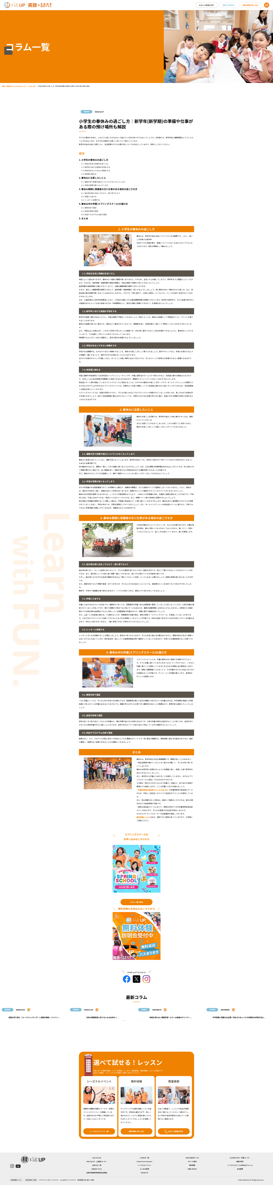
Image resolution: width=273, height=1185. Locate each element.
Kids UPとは (96, 1158)
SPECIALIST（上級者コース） (96, 1161)
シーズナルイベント (144, 1165)
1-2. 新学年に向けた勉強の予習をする (95, 167)
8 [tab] (146, 1021)
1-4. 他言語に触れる (89, 174)
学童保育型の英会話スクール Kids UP (152, 790)
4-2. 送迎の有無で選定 (89, 211)
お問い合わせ (192, 1169)
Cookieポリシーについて (68, 1180)
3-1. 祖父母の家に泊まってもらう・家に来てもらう (100, 193)
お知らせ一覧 (96, 1165)
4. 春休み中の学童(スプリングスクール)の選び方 (103, 203)
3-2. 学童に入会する (89, 196)
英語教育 (7, 1010)
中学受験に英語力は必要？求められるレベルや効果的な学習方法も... (239, 1017)
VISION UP (144, 1172)
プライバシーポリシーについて (49, 1180)
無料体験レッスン (143, 817)
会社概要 (240, 1169)
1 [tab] (124, 1021)
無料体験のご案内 (31, 1180)
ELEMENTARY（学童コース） (240, 1158)
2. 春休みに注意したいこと (92, 177)
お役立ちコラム (96, 1169)
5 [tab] (136, 1021)
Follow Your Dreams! (144, 1161)
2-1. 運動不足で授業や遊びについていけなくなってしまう (103, 182)
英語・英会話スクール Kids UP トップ (14, 86)
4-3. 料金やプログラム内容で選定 (94, 214)
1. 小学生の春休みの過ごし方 (93, 159)
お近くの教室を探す (206, 5)
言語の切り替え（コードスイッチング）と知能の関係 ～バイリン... (34, 1017)
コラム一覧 (31, 86)
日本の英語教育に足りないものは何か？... (102, 1017)
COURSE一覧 (144, 1158)
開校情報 (192, 1165)
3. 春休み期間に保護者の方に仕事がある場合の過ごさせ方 (108, 189)
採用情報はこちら (16, 1180)
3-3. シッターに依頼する (90, 200)
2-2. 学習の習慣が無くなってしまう (94, 185)
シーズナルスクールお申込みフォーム (240, 1165)
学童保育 (86, 112)
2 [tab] (127, 1021)
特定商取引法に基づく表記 (85, 1180)
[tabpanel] (34, 1012)
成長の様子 (240, 1161)
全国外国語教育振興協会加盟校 (96, 1172)
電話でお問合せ (229, 5)
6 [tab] (140, 1021)
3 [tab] (130, 1021)
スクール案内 (192, 1161)
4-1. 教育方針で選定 (89, 207)
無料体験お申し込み (250, 5)
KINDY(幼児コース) (192, 1158)
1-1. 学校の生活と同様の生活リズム (94, 163)
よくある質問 (144, 1169)
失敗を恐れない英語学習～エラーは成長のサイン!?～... (171, 1017)
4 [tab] (133, 1021)
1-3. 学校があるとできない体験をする (95, 170)
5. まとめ (83, 218)
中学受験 (212, 1010)
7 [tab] (143, 1021)
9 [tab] (149, 1021)
